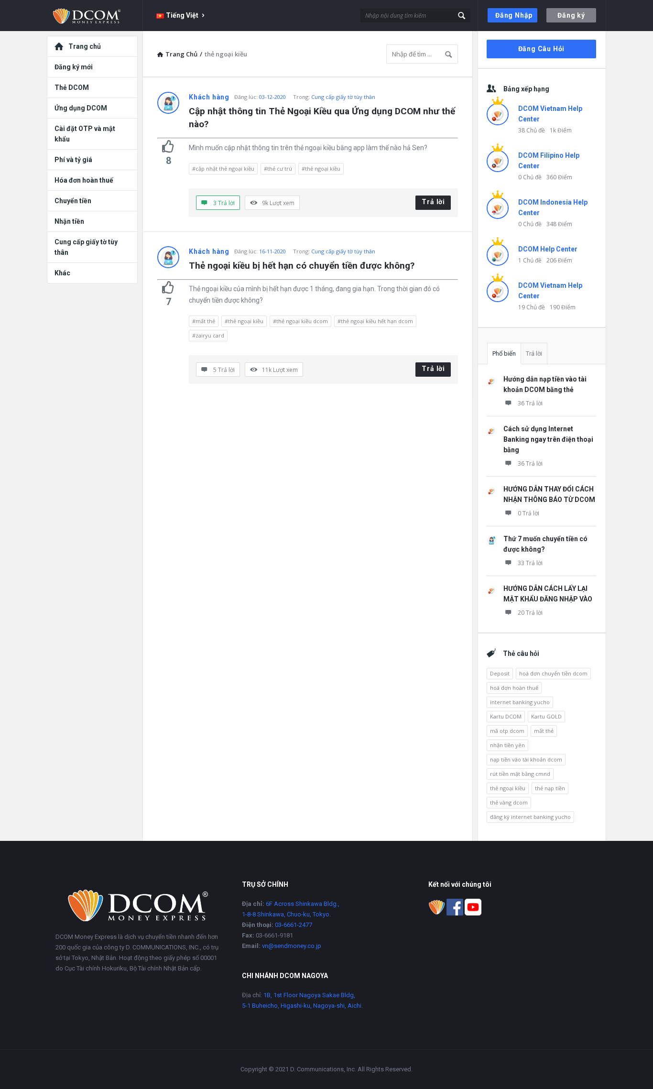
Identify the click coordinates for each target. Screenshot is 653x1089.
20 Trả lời (530, 613)
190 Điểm (563, 307)
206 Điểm (559, 260)
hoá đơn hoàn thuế (514, 687)
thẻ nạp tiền (550, 788)
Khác (62, 273)
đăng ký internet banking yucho (530, 816)
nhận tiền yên (507, 745)
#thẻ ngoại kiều (321, 168)
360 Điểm (559, 177)
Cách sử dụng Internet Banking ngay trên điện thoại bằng (548, 439)
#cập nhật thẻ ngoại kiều (223, 168)
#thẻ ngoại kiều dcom (300, 321)
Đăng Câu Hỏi (541, 49)
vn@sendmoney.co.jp (291, 945)
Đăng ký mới (73, 67)
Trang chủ (84, 46)
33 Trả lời (530, 563)
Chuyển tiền (72, 201)
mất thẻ (544, 730)
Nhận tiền (69, 221)
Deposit (500, 673)
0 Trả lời (528, 513)
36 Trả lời (530, 403)
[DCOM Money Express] (95, 15)
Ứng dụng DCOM (80, 108)
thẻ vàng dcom (509, 802)
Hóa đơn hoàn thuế (83, 180)
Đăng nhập (514, 15)
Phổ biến (504, 353)
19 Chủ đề (531, 307)
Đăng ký (571, 15)
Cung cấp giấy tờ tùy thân (343, 96)
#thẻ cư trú (278, 168)
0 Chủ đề (530, 177)
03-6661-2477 (293, 924)
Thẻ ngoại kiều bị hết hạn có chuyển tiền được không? (301, 265)
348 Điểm (559, 224)
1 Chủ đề (530, 260)
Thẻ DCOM (71, 87)
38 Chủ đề (531, 130)
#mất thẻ (203, 321)
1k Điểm (561, 130)
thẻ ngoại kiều (507, 788)
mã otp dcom (507, 730)
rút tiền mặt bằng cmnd (520, 773)
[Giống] (168, 146)
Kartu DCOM (506, 716)
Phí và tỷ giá (73, 159)
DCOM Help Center (547, 249)
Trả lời (433, 202)
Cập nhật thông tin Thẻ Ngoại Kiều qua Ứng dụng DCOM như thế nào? (323, 118)
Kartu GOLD (546, 716)
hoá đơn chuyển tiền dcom (553, 673)
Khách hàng (209, 97)
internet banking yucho (520, 702)
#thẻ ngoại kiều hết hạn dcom (375, 321)
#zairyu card (208, 335)
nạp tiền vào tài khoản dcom (526, 759)
